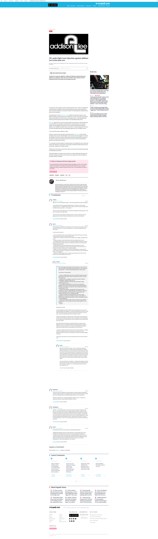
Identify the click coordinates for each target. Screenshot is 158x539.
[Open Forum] (96, 6)
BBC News (51, 122)
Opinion (60, 515)
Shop (60, 520)
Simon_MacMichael (61, 180)
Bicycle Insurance (62, 521)
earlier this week (64, 115)
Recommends (62, 518)
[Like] (85, 201)
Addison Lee (52, 175)
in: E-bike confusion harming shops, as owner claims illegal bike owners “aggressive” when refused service (54, 475)
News (50, 515)
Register (58, 218)
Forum (60, 514)
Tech (50, 521)
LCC (66, 175)
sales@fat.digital (103, 518)
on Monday (76, 134)
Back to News (52, 29)
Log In (54, 218)
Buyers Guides (52, 518)
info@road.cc (99, 514)
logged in (58, 450)
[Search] (1, 1)
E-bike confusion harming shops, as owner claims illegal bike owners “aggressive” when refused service (71, 493)
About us (51, 514)
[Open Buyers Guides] (84, 6)
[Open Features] (91, 6)
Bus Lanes (57, 175)
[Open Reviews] (75, 6)
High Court (62, 175)
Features (51, 520)
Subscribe (53, 171)
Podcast (61, 517)
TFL (69, 175)
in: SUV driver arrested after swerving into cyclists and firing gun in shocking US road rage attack (99, 475)
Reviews (51, 517)
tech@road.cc (98, 516)
